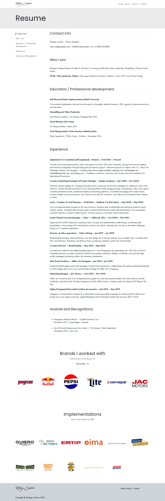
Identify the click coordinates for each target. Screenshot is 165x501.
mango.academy (104, 170)
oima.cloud (92, 170)
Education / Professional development (26, 45)
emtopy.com (79, 173)
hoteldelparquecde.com (59, 173)
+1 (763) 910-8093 (102, 46)
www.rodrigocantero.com (60, 46)
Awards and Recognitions (26, 56)
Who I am (20, 38)
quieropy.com (117, 170)
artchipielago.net (131, 170)
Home (123, 488)
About (129, 488)
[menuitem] (121, 4)
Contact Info (21, 33)
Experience (20, 51)
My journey (81, 363)
